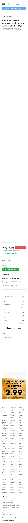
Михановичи (13, 477)
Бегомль (4, 414)
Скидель (20, 445)
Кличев (11, 432)
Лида (11, 454)
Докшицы (4, 481)
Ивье (11, 422)
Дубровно (4, 485)
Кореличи (12, 440)
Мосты (11, 484)
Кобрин (12, 433)
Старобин (21, 461)
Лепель (11, 453)
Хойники (20, 476)
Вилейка (4, 456)
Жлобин (12, 410)
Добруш (4, 479)
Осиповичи (21, 414)
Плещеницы (21, 422)
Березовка (4, 422)
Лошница (12, 461)
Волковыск (4, 459)
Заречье (12, 414)
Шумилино (21, 490)
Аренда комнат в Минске (7, 514)
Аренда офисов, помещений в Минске (10, 517)
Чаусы (20, 479)
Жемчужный (13, 407)
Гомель (3, 471)
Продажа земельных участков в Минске (10, 507)
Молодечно (12, 482)
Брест (3, 446)
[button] (24, 33)
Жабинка (4, 490)
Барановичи (4, 410)
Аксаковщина (5, 409)
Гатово (3, 466)
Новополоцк (21, 409)
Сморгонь (21, 454)
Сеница (20, 441)
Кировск (12, 427)
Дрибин (4, 482)
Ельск (3, 489)
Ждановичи (4, 492)
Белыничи (4, 417)
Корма (11, 441)
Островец (21, 415)
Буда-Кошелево (5, 448)
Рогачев (20, 435)
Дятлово (4, 487)
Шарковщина (21, 487)
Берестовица (5, 423)
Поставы (20, 425)
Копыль (12, 438)
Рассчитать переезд (12, 269)
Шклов (20, 489)
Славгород (21, 446)
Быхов (3, 451)
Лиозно (12, 456)
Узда (20, 469)
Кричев (11, 446)
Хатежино (21, 474)
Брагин (3, 443)
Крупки (11, 450)
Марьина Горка (13, 469)
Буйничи (4, 450)
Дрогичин (4, 484)
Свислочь (21, 440)
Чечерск (20, 485)
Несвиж (12, 490)
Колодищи (12, 435)
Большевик (4, 433)
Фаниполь (21, 472)
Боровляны (4, 438)
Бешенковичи (5, 425)
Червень (20, 482)
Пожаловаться (20, 247)
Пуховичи (21, 428)
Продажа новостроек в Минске (8, 499)
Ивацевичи (12, 420)
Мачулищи (12, 471)
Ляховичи (12, 466)
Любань (12, 464)
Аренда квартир (13, 15)
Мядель (12, 487)
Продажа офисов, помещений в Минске (10, 505)
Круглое (12, 448)
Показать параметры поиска (13, 8)
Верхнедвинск (5, 453)
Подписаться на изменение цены (10, 253)
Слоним (20, 448)
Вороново (4, 463)
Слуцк (20, 450)
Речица (20, 433)
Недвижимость (5, 15)
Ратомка (20, 432)
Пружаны (21, 427)
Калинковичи (13, 423)
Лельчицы (12, 451)
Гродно (3, 476)
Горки (3, 472)
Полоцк (20, 423)
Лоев (11, 459)
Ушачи (20, 471)
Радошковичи (21, 430)
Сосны (20, 459)
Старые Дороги (22, 463)
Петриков (21, 418)
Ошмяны (20, 417)
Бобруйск (4, 427)
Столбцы (20, 464)
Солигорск (21, 458)
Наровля (12, 489)
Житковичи (12, 409)
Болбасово (4, 428)
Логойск (12, 458)
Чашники (20, 481)
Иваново (12, 418)
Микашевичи (13, 472)
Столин (20, 466)
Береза (3, 418)
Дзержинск (4, 477)
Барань (3, 412)
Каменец (12, 425)
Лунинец (12, 463)
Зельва (11, 417)
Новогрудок (12, 492)
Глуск (3, 469)
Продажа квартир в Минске (8, 500)
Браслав (4, 445)
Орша (20, 412)
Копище (12, 436)
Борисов (4, 435)
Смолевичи (21, 453)
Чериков (20, 484)
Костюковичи (13, 443)
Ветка (3, 454)
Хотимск (20, 477)
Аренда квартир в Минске (7, 512)
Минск (3, 407)
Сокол (20, 456)
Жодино (12, 412)
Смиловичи (21, 451)
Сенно (20, 443)
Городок (4, 474)
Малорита (12, 467)
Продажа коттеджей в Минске (8, 504)
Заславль (12, 415)
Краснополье (13, 445)
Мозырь (12, 481)
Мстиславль (12, 485)
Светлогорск (21, 438)
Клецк (11, 428)
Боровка (4, 436)
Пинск (20, 420)
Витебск (4, 458)
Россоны (20, 436)
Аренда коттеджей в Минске (8, 516)
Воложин (4, 461)
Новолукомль (21, 407)
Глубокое (4, 467)
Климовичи (12, 430)
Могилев (12, 479)
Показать (9, 260)
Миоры (11, 476)
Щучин (20, 492)
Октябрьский (21, 410)
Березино (4, 420)
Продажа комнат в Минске (7, 502)
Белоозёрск (4, 415)
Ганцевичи (4, 464)
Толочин (20, 467)
